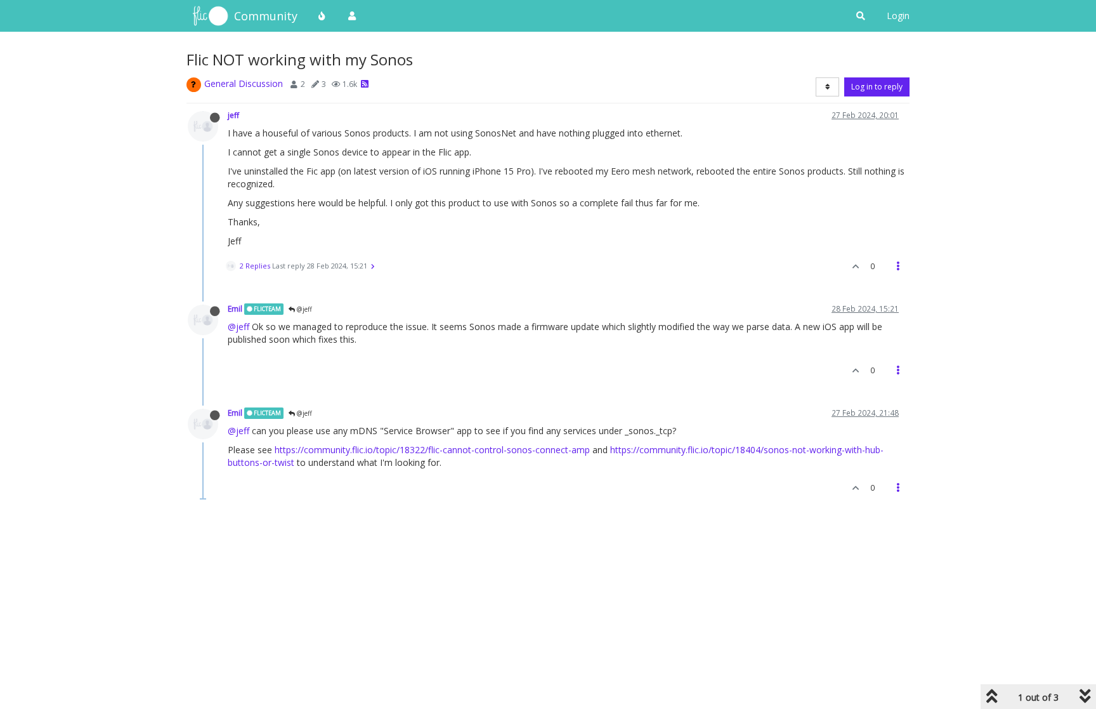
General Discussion (243, 83)
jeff (233, 115)
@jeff (303, 309)
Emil (235, 308)
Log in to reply (877, 86)
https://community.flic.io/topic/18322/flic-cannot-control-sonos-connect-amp (432, 450)
